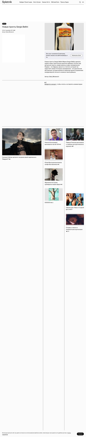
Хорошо (80, 434)
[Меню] (83, 2)
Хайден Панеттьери (25, 2)
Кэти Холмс (37, 2)
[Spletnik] (7, 2)
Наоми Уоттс (46, 2)
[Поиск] (80, 2)
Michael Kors (55, 2)
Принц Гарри (64, 2)
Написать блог (76, 55)
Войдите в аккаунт (50, 84)
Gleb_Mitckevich (54, 77)
